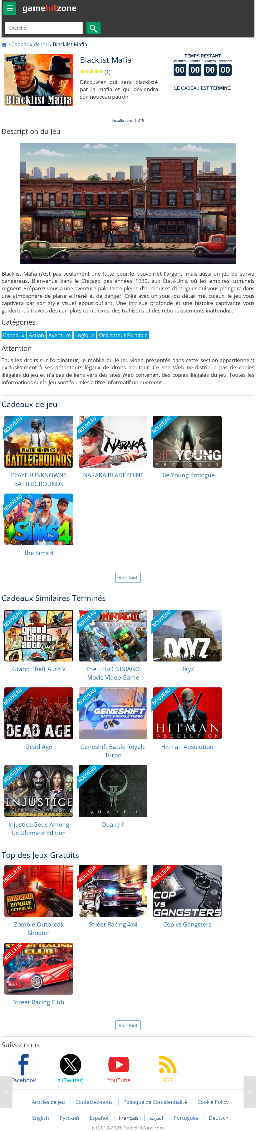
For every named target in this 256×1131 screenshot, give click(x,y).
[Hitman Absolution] (187, 713)
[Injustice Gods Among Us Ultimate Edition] (38, 791)
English (41, 1117)
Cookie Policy (213, 1102)
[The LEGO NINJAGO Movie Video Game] (113, 635)
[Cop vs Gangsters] (187, 891)
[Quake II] (113, 791)
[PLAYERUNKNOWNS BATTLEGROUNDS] (38, 442)
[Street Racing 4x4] (113, 891)
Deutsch (219, 1117)
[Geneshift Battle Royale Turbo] (113, 713)
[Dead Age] (38, 713)
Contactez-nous (94, 1102)
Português (186, 1117)
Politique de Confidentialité (155, 1102)
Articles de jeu (48, 1102)
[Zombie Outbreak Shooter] (38, 891)
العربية (156, 1117)
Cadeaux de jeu (30, 44)
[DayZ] (187, 635)
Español (100, 1117)
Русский (70, 1117)
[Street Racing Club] (38, 969)
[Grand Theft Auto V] (38, 635)
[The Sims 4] (38, 519)
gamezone (49, 8)
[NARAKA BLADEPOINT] (113, 442)
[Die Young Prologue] (187, 442)
